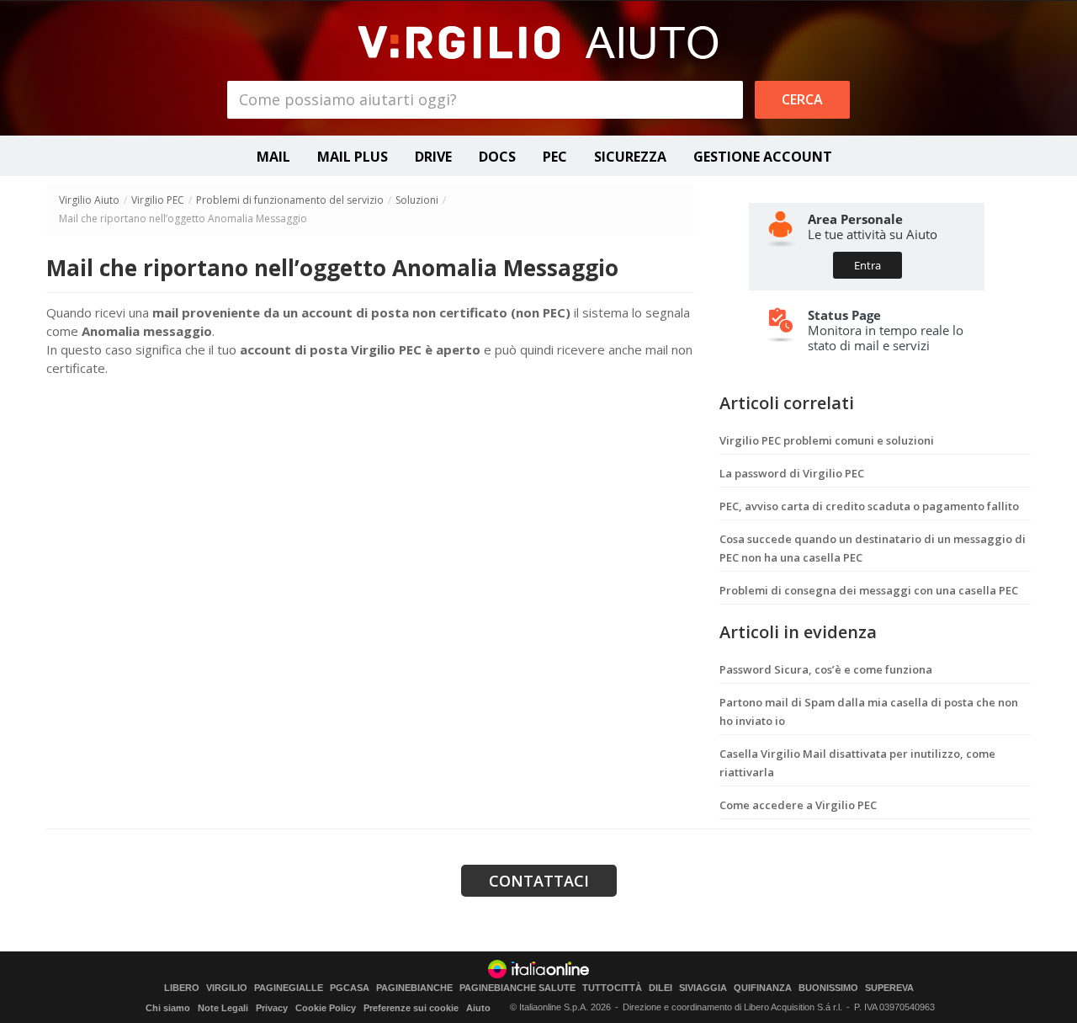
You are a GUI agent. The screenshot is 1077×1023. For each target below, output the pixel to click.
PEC (555, 156)
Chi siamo (168, 1008)
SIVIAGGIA (703, 988)
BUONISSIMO (828, 988)
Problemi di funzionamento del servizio (290, 200)
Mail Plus (352, 156)
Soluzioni (416, 200)
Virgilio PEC (157, 200)
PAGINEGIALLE (288, 988)
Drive (433, 156)
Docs (497, 156)
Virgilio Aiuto (89, 200)
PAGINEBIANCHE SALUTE (517, 988)
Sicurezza (630, 156)
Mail (273, 156)
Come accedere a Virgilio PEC (798, 805)
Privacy (272, 1008)
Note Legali (223, 1008)
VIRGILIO (226, 988)
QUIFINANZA (763, 988)
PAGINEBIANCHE (414, 988)
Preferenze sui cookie (411, 1008)
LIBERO (181, 988)
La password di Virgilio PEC (791, 473)
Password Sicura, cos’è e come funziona (825, 669)
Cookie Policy (325, 1008)
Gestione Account (762, 156)
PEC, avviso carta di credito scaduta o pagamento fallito (869, 506)
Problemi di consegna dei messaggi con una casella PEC (868, 590)
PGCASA (349, 988)
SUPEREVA (889, 988)
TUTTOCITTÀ (612, 988)
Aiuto (478, 1008)
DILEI (660, 988)
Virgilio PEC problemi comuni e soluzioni (826, 440)
